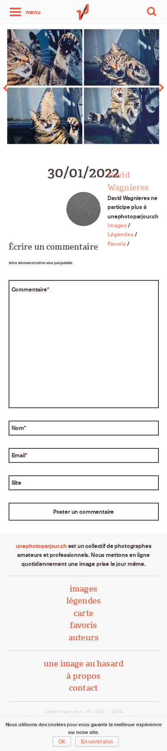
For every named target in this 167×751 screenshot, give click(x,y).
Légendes (120, 234)
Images (117, 225)
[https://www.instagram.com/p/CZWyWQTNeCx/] (42, 88)
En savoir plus (97, 742)
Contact (83, 688)
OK (62, 742)
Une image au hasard (83, 663)
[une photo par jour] (83, 12)
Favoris (116, 243)
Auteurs (83, 637)
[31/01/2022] (125, 88)
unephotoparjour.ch (41, 545)
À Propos (83, 676)
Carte (83, 613)
